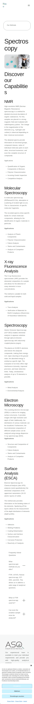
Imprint (25, 701)
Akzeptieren (17, 686)
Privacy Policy (10, 701)
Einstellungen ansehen (17, 696)
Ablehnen (17, 691)
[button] (31, 665)
